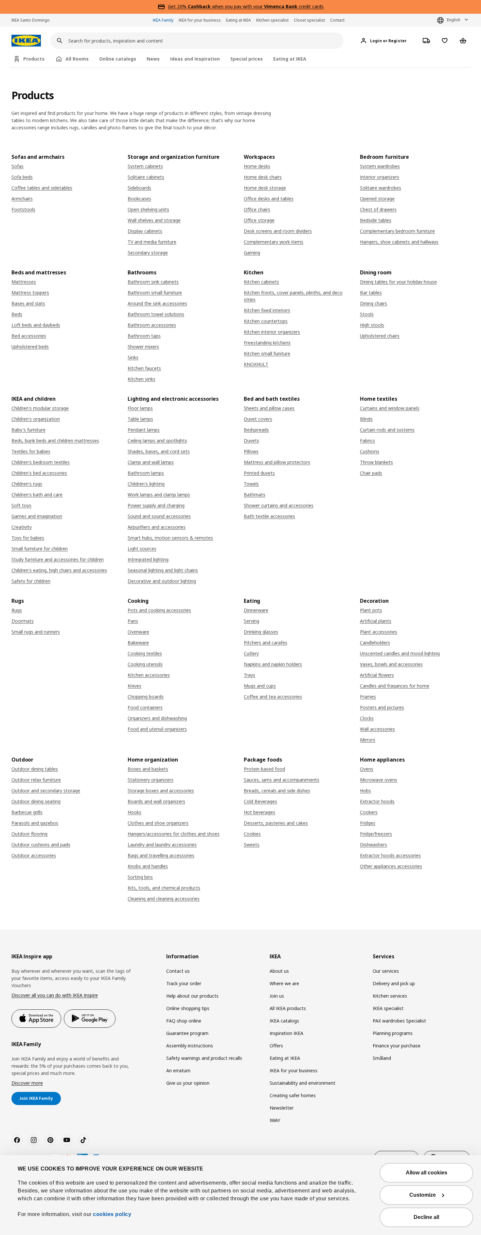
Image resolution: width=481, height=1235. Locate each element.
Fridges (367, 823)
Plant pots (371, 610)
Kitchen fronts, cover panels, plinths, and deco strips (293, 296)
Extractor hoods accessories (390, 855)
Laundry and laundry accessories (162, 844)
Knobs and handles (148, 866)
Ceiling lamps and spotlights (157, 440)
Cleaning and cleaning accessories (164, 898)
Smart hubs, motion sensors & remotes (170, 538)
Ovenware (138, 632)
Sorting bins (140, 877)
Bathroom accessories (152, 325)
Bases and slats (28, 303)
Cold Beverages (260, 801)
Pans (133, 621)
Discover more (27, 1083)
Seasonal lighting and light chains (163, 570)
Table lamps (140, 419)
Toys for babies (27, 538)
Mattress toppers (30, 292)
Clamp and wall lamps (151, 462)
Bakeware (138, 642)
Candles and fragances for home (394, 686)
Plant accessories (378, 632)
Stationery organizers (150, 780)
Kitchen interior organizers (272, 332)
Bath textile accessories (269, 516)
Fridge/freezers (376, 834)
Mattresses (23, 282)
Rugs (16, 610)
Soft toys (21, 505)
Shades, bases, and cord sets (159, 451)
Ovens (366, 769)
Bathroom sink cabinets (153, 282)
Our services (386, 971)
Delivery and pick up (394, 983)
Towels (251, 484)
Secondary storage (148, 252)
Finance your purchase (396, 1045)
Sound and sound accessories (159, 516)
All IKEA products (288, 1008)
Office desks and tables (269, 198)
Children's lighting (146, 484)
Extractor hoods (377, 801)
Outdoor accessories (33, 855)
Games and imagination (36, 516)
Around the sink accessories (157, 303)
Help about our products (192, 996)
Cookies (252, 834)
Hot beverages (259, 812)
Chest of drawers (378, 209)
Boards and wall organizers (156, 801)
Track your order (183, 983)
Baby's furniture (28, 430)
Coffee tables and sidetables (41, 188)
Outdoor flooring (29, 834)
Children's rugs (26, 484)
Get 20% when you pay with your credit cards (246, 6)
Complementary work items (273, 242)
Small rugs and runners (35, 632)
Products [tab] (34, 59)
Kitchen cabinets (261, 282)
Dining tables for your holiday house (398, 282)
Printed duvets (259, 473)
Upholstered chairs (380, 336)
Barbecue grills (27, 812)
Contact (337, 20)
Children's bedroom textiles (40, 462)
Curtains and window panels (389, 408)
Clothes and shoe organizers (158, 823)
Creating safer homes (293, 1095)
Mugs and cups (260, 686)
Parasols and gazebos (34, 823)
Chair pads (371, 473)
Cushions (369, 451)
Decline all (426, 1217)
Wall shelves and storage (154, 220)
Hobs (365, 790)
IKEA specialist (388, 1008)
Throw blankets (376, 462)
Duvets (251, 440)
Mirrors (367, 740)
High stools (372, 325)
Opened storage (377, 198)
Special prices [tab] (246, 59)
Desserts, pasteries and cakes (276, 823)
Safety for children (30, 581)
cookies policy (112, 1214)
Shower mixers (143, 346)
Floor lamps (140, 408)
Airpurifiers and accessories (157, 527)
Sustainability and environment (302, 1083)
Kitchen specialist (272, 20)
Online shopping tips (187, 1008)
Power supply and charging (156, 505)
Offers (276, 1045)
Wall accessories (377, 729)
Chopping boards (146, 696)
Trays (249, 675)
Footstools (23, 209)
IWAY (275, 1120)
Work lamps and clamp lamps (159, 494)
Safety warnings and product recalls (204, 1058)
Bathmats (254, 494)
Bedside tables (375, 220)
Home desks (257, 166)
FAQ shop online (183, 1021)
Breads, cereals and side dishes (277, 790)
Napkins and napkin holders (273, 664)
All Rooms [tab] (77, 59)
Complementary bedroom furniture (397, 231)
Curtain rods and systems (387, 430)
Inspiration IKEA (286, 1033)
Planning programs (393, 1033)
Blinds (366, 419)
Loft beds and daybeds (35, 325)
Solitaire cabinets (146, 177)
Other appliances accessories (391, 866)
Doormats (22, 621)
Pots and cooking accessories (159, 610)
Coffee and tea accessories (273, 696)
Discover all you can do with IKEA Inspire (54, 995)
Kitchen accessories (149, 675)
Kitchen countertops (266, 321)
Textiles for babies (30, 451)
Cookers (369, 812)
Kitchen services (390, 996)
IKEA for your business (200, 20)
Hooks (134, 812)
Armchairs (22, 198)
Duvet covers (258, 419)
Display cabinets (145, 231)
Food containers (145, 707)
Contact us (178, 971)
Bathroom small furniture (155, 292)
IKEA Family (163, 20)
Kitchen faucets (144, 368)
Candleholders (375, 642)
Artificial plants (375, 621)
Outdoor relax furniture (36, 780)
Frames (368, 696)
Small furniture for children (39, 548)
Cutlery (251, 653)
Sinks (133, 357)
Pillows (251, 451)
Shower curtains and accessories (278, 505)
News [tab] (153, 59)
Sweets (251, 844)
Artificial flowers (377, 675)
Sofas (17, 166)
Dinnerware (256, 610)
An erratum (178, 1070)
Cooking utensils (145, 664)
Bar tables (371, 292)
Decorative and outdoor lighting (162, 581)
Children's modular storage (40, 408)
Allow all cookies (426, 1172)
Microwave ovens (378, 780)
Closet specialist (309, 20)
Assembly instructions (189, 1045)
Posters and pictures (382, 707)
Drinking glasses (261, 632)
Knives (134, 686)
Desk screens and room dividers (278, 231)
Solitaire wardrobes (380, 188)
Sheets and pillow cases (269, 408)
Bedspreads (256, 430)
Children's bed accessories (39, 473)
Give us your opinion (187, 1083)
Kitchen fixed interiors (267, 310)
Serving (251, 621)
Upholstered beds (30, 346)
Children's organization (35, 419)
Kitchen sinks (141, 379)
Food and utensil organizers (157, 729)
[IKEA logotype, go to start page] (26, 41)
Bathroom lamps (146, 473)
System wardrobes (380, 166)
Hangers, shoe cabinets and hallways (399, 242)
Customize (422, 1195)
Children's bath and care (36, 494)
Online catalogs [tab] (117, 59)
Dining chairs (373, 303)
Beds (16, 314)
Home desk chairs (263, 177)
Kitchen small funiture (267, 353)
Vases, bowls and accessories (391, 664)
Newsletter (282, 1108)
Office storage (259, 220)
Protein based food (264, 769)
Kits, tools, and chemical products (164, 888)
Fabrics (367, 440)
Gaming (252, 252)
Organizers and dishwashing (157, 718)
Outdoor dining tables (34, 769)
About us (279, 971)
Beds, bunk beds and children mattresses (55, 440)
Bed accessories (28, 336)
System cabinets (145, 166)
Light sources (142, 548)
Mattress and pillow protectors (277, 462)
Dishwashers (373, 844)
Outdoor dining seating (36, 801)
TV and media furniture (152, 242)
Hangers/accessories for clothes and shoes (174, 834)
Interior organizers (379, 177)
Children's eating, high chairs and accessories (59, 570)
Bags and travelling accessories (161, 855)
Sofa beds (22, 177)
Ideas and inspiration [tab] (195, 59)
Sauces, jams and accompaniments (281, 780)
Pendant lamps (144, 430)
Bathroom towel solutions (156, 314)
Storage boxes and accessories (161, 790)
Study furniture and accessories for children (57, 559)
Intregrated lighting (148, 559)
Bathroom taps (144, 336)
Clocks (367, 718)
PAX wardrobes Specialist (399, 1021)
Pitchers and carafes (265, 642)
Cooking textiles (145, 653)
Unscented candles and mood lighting (400, 653)
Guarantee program (187, 1033)
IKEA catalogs (284, 1021)
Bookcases (139, 198)
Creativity (21, 527)
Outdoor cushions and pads (40, 844)
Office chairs (257, 209)
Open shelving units (148, 209)
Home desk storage (265, 188)
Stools (367, 314)
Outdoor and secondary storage (45, 790)
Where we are (284, 983)
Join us (277, 996)
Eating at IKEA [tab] (289, 59)
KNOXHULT (256, 364)
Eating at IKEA (238, 20)
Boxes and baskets (148, 769)
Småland (382, 1058)
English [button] (453, 20)
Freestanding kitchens (267, 343)
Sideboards (139, 188)
